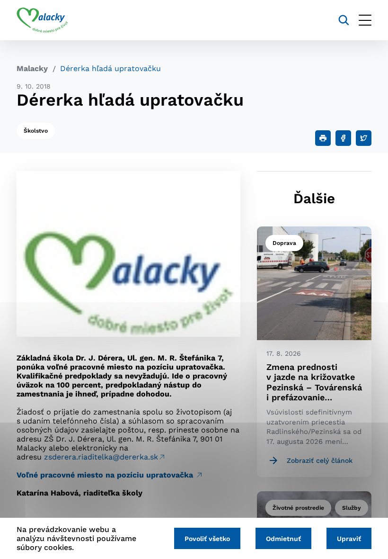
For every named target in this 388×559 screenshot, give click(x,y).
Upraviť (349, 538)
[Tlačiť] (323, 138)
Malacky (32, 68)
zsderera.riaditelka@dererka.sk (101, 456)
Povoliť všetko (207, 538)
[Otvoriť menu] (365, 20)
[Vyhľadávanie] (343, 20)
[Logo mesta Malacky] (42, 20)
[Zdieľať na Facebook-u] (343, 138)
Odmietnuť (283, 538)
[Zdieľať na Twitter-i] (363, 138)
